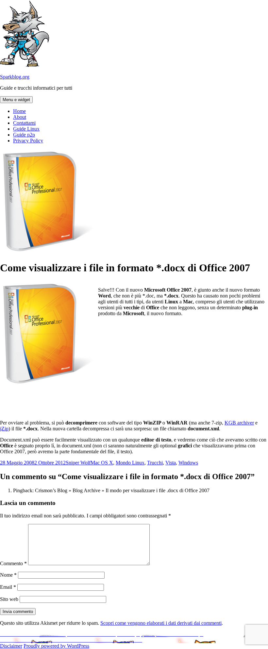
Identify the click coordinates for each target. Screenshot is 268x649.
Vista (170, 462)
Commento (13, 563)
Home (19, 111)
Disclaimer (11, 646)
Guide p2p (24, 134)
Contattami (24, 123)
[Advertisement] (183, 367)
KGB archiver (239, 422)
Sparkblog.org (14, 77)
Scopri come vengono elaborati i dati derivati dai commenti (161, 623)
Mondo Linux (130, 462)
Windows (188, 462)
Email (8, 587)
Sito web (9, 599)
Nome (8, 575)
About (19, 117)
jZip (4, 428)
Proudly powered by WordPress (56, 646)
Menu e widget (16, 99)
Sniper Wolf (78, 462)
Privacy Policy (28, 140)
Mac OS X (102, 462)
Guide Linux (26, 129)
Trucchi (155, 462)
